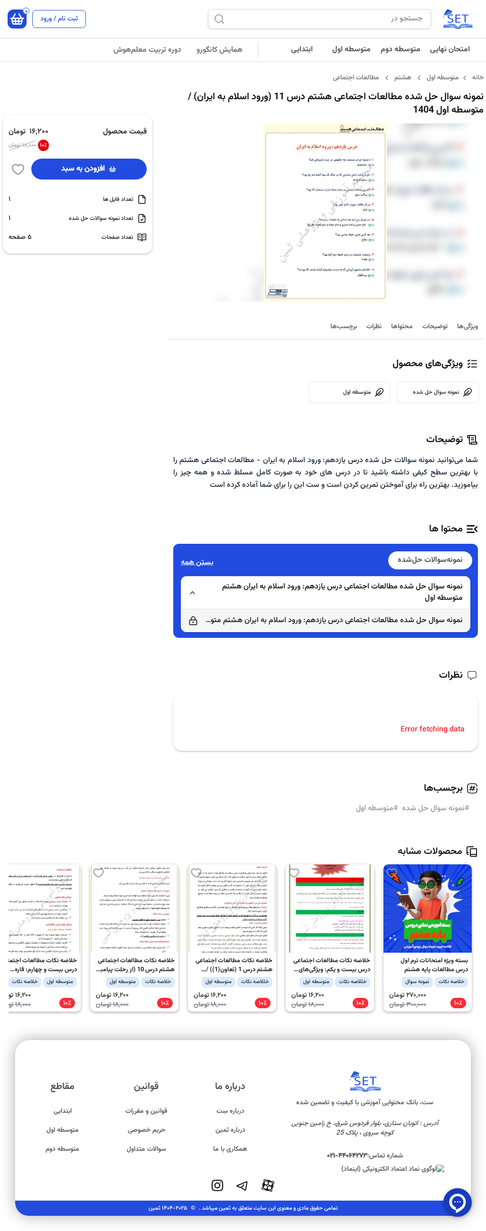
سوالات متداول (146, 1149)
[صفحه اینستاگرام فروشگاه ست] (217, 1185)
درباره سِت (230, 1111)
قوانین (146, 1086)
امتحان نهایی (450, 50)
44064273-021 (347, 1156)
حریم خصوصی (146, 1130)
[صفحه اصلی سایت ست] (457, 19)
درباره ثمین (230, 1130)
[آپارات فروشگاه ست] (267, 1185)
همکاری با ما (230, 1149)
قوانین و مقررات (146, 1111)
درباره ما (230, 1086)
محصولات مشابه (430, 851)
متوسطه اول (351, 50)
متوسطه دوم (401, 50)
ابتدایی (302, 50)
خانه (478, 78)
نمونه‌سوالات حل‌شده (430, 560)
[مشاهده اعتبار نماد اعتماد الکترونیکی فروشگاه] (365, 1169)
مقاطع (62, 1086)
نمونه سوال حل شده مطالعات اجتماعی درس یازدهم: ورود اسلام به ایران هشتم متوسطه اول (342, 592)
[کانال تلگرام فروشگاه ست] (242, 1185)
